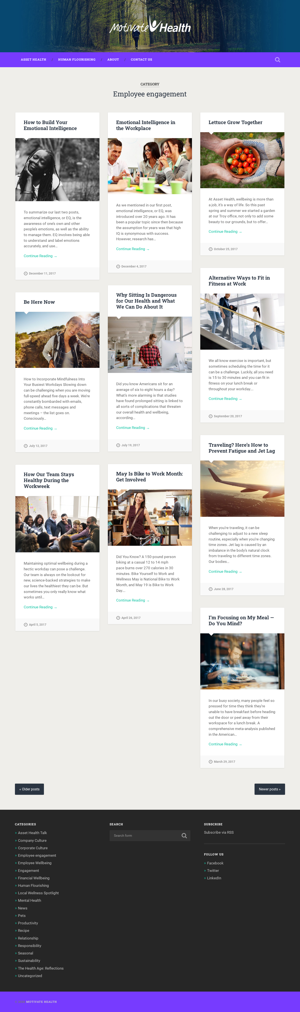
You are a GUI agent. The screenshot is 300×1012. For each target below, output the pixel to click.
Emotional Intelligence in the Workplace (145, 125)
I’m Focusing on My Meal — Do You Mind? (241, 620)
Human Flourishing (77, 59)
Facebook (215, 863)
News (22, 908)
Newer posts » (270, 789)
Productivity (28, 923)
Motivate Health (41, 1001)
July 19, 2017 (130, 445)
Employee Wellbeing (35, 863)
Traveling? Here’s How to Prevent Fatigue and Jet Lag (242, 447)
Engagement (28, 870)
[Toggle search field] (277, 59)
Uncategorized (30, 976)
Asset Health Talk (32, 833)
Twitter (213, 870)
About (113, 59)
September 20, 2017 (228, 416)
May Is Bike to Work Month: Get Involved (149, 476)
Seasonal (25, 953)
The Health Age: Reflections (41, 968)
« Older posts (29, 789)
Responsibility (29, 945)
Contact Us (141, 59)
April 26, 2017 (131, 618)
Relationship (28, 938)
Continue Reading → (40, 256)
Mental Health (29, 900)
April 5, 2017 (37, 625)
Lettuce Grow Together (235, 122)
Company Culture (32, 840)
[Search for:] (150, 835)
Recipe (23, 930)
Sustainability (29, 960)
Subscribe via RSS (219, 832)
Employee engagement (37, 855)
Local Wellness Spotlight (38, 893)
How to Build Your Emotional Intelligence (50, 125)
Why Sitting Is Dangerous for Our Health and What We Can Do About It (146, 300)
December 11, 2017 (42, 273)
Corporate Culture (33, 848)
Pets (22, 915)
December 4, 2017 (133, 266)
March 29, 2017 (224, 762)
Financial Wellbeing (34, 878)
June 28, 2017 (223, 589)
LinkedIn (214, 878)
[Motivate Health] (149, 26)
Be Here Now (39, 301)
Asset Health (33, 59)
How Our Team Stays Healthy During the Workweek (49, 480)
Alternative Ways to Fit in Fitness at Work (239, 280)
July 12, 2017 (38, 446)
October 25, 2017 (226, 249)
